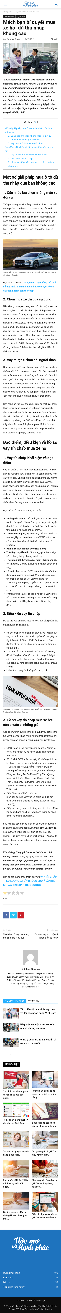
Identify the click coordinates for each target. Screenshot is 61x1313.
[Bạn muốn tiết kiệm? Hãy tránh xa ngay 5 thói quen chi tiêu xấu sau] (16, 1169)
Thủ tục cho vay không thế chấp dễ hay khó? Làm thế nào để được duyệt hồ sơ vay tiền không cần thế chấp (30, 286)
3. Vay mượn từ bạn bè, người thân (25, 143)
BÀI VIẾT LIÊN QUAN (15, 1001)
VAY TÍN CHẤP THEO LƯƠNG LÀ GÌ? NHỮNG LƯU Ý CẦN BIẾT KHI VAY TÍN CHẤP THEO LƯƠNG (30, 880)
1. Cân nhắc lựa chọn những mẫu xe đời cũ (29, 136)
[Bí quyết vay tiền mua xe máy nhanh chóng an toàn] (11, 1027)
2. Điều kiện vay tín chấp (20, 158)
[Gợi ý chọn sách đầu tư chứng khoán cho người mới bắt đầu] (16, 1201)
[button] (56, 4)
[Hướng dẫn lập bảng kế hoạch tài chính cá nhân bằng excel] (45, 1079)
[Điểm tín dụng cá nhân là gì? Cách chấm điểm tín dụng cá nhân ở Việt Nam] (45, 1202)
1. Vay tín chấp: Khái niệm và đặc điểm (27, 154)
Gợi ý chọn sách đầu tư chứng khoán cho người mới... (15, 1215)
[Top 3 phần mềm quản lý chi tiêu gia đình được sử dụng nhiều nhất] (16, 1110)
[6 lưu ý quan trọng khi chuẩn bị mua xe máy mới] (11, 1042)
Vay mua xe (34, 11)
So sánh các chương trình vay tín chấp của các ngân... (16, 1094)
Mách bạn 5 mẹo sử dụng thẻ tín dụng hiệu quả (16, 936)
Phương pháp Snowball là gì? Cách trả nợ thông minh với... (44, 1183)
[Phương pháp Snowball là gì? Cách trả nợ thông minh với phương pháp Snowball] (45, 1169)
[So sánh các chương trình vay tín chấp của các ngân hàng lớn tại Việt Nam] (16, 1080)
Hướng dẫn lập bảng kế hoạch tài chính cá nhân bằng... (44, 1094)
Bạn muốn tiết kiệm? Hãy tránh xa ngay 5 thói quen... (15, 1183)
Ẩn (36, 122)
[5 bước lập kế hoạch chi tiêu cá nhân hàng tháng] (45, 1111)
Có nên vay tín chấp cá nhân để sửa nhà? (46, 936)
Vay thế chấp (20, 11)
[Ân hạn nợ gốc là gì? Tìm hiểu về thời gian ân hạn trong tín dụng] (45, 1140)
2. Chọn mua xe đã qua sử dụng (24, 139)
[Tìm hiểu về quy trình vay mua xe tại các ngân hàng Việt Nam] (11, 1013)
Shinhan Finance (14, 39)
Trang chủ (7, 11)
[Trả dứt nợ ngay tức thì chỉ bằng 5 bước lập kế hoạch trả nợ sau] (16, 1140)
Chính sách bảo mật (36, 1300)
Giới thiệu (20, 1300)
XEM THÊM (33, 1001)
